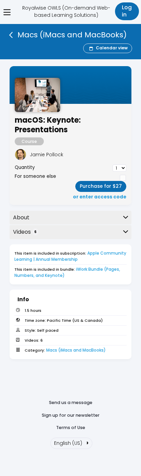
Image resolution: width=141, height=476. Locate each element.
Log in (127, 11)
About (21, 217)
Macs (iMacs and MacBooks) (76, 350)
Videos (25, 232)
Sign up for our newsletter (71, 415)
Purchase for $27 (101, 186)
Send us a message (70, 402)
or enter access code (99, 197)
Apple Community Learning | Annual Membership (70, 256)
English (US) (71, 442)
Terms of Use (70, 427)
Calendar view (112, 48)
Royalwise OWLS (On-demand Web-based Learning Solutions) (66, 11)
